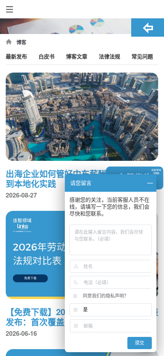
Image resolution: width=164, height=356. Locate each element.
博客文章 (76, 57)
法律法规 (109, 57)
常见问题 (142, 57)
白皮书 (47, 57)
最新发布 (16, 57)
